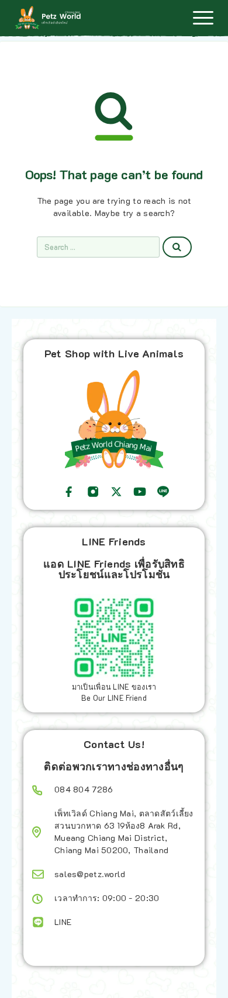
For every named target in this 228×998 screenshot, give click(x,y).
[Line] (163, 491)
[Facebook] (69, 491)
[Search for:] (98, 247)
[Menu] (203, 17)
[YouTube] (139, 491)
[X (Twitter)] (116, 491)
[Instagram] (93, 491)
